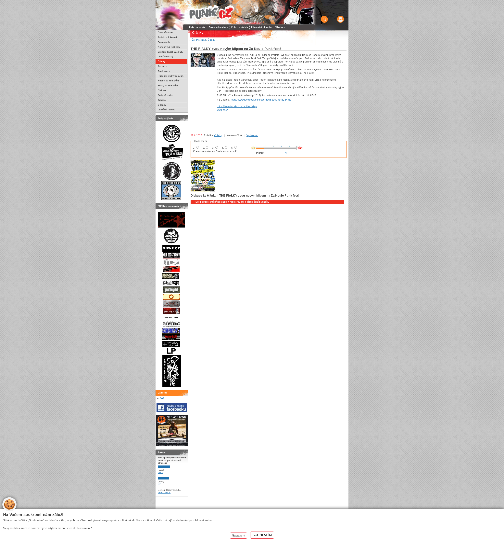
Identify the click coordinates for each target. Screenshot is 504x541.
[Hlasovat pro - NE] (169, 479)
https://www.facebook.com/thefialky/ (237, 106)
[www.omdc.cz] (172, 445)
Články (218, 135)
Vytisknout (252, 135)
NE (159, 484)
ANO (160, 472)
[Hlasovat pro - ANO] (169, 467)
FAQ (162, 398)
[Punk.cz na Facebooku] (172, 411)
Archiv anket (164, 492)
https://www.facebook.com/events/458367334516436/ (261, 99)
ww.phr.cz (222, 110)
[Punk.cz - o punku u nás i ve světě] (211, 12)
